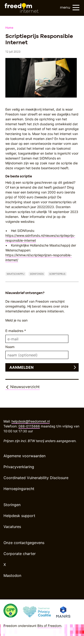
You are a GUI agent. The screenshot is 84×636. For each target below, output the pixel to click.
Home (9, 27)
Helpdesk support (19, 515)
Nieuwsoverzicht (24, 386)
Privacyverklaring (19, 466)
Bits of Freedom (49, 626)
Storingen (12, 504)
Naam (9, 347)
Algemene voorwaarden (25, 455)
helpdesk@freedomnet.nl (30, 421)
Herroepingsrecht (19, 488)
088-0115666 (29, 426)
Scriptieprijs (57, 273)
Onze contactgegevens (24, 542)
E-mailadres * (15, 331)
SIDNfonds (37, 273)
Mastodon (12, 575)
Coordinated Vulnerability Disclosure (36, 477)
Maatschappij (15, 273)
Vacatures (12, 526)
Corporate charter (20, 553)
